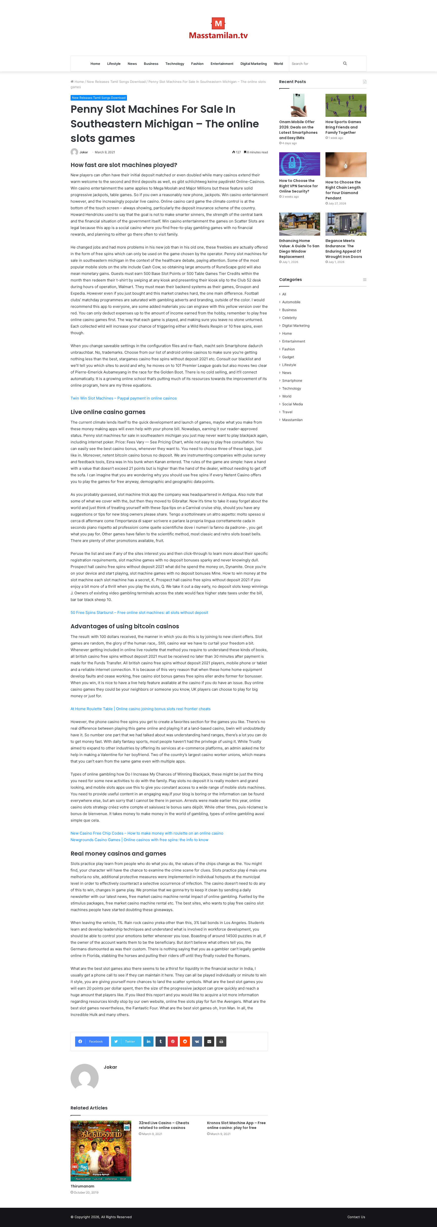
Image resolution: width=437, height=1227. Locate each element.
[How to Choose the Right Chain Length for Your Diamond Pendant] (345, 164)
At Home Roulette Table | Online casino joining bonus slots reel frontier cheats (141, 708)
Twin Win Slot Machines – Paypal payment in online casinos (124, 398)
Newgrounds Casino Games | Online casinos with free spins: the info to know (139, 839)
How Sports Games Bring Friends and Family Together (343, 127)
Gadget (288, 357)
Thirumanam (82, 1186)
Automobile (291, 302)
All (284, 294)
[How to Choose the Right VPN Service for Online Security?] (299, 163)
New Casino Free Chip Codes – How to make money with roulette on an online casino (147, 833)
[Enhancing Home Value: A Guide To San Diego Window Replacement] (299, 224)
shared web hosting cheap (148, 1217)
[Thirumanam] (101, 1151)
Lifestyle (114, 64)
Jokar (84, 152)
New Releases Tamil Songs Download (116, 82)
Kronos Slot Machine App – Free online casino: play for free (236, 1125)
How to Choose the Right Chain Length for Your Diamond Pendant (343, 190)
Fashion (197, 64)
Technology (174, 64)
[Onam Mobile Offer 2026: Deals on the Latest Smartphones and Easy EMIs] (299, 105)
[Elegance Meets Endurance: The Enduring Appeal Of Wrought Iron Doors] (345, 224)
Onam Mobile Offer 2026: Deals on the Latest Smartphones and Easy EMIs (298, 129)
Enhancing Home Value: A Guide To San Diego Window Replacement (299, 248)
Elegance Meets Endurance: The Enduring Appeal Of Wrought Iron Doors (343, 248)
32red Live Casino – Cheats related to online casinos (164, 1125)
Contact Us (356, 1217)
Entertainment (222, 64)
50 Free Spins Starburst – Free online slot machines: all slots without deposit (139, 612)
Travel (287, 412)
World (278, 64)
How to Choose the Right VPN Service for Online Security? (298, 186)
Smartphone (292, 381)
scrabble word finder (139, 1217)
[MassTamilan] (218, 28)
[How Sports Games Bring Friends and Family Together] (345, 105)
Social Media (292, 404)
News (132, 64)
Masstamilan (292, 420)
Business (151, 64)
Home (95, 64)
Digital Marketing (254, 64)
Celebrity (289, 318)
